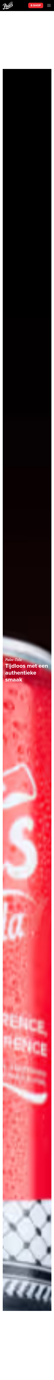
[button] (48, 5)
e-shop (36, 5)
